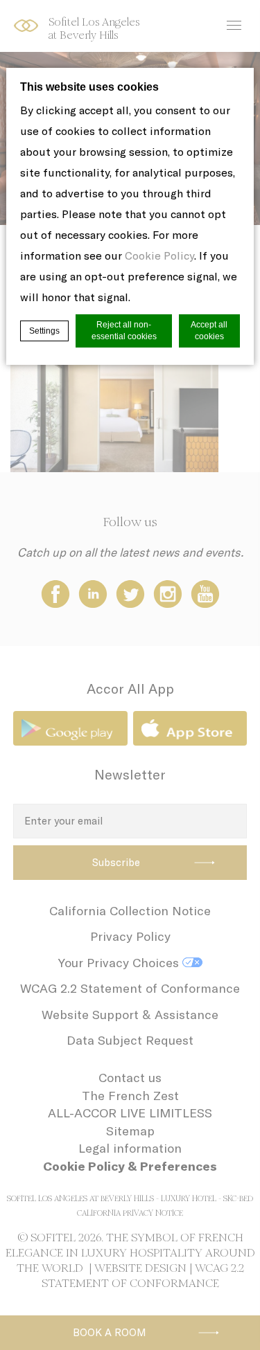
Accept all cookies (209, 330)
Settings (44, 331)
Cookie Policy (159, 255)
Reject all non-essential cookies (124, 330)
